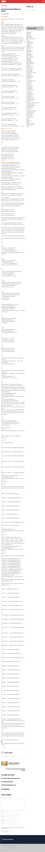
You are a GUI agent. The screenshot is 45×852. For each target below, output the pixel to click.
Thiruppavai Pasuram (30, 123)
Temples (28, 122)
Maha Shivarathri (29, 51)
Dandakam (28, 41)
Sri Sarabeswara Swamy (31, 105)
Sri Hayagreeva (29, 87)
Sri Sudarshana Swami (30, 111)
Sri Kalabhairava (29, 88)
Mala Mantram (29, 54)
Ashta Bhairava (29, 32)
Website (3, 820)
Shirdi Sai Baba (29, 71)
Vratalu (27, 126)
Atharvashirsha (29, 36)
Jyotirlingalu (28, 46)
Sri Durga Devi (29, 81)
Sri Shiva (28, 109)
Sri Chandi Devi (29, 75)
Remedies (28, 64)
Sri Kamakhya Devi (30, 89)
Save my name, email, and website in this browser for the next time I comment (12, 828)
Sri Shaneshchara (29, 107)
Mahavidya (28, 53)
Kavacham (28, 49)
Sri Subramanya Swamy (31, 110)
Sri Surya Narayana (30, 113)
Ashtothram (28, 34)
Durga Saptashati (29, 42)
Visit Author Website (13, 756)
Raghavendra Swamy (30, 63)
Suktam (27, 119)
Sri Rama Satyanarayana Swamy (32, 102)
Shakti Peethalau (29, 68)
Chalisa (27, 40)
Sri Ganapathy (29, 83)
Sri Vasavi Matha (29, 115)
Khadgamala (28, 50)
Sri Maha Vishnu (29, 94)
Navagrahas (28, 59)
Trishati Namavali (29, 125)
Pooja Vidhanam (4, 747)
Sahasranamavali (29, 66)
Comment (3, 797)
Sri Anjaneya (28, 74)
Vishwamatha (6, 13)
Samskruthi (28, 67)
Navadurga (28, 58)
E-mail (2, 816)
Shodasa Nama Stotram (31, 72)
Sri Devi (27, 79)
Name (2, 811)
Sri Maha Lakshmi (29, 93)
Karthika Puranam (30, 47)
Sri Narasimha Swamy (30, 98)
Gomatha (28, 45)
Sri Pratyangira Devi (30, 100)
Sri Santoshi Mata (29, 104)
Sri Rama (28, 101)
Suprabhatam (29, 121)
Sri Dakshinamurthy (30, 76)
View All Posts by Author (5, 756)
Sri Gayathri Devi (29, 85)
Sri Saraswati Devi (29, 106)
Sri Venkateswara (29, 117)
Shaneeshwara (29, 70)
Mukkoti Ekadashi (29, 57)
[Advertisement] (35, 18)
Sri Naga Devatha (29, 97)
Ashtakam (28, 33)
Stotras (8, 747)
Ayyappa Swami (29, 37)
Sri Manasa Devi (29, 96)
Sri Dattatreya (29, 77)
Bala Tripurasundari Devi (31, 38)
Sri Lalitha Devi (29, 92)
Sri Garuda (28, 84)
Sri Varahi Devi (29, 114)
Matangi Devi (29, 55)
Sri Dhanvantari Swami (30, 80)
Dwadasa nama (29, 43)
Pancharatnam (29, 60)
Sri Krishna (28, 91)
